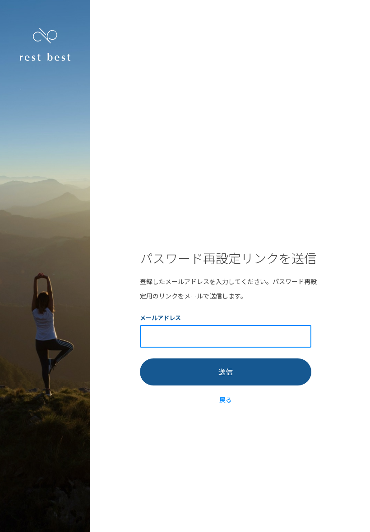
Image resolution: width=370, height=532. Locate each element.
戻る (225, 399)
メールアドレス (160, 317)
